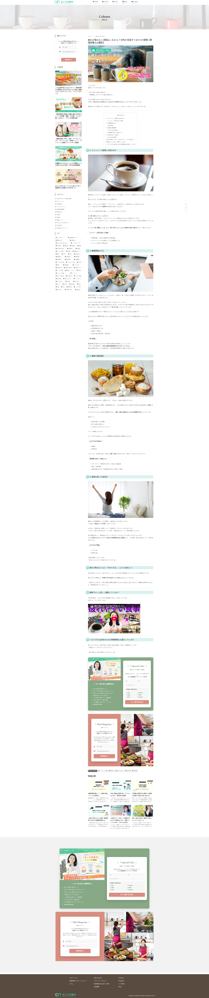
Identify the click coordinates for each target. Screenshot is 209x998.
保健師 (128, 694)
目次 (118, 115)
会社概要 (96, 986)
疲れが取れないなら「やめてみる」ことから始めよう (120, 139)
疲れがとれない (120, 770)
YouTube (121, 978)
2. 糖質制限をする (111, 123)
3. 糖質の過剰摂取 (111, 127)
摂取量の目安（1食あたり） (115, 132)
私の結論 (110, 125)
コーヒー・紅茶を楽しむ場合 (115, 120)
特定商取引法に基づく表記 (102, 983)
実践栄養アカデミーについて (77, 981)
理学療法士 (140, 697)
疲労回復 (129, 770)
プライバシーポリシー (100, 981)
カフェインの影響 (104, 770)
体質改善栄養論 (93, 770)
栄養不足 (112, 770)
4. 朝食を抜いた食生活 (113, 135)
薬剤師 (128, 697)
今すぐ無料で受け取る (137, 702)
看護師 (139, 694)
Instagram (121, 981)
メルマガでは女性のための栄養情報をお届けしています (121, 144)
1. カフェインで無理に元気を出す (115, 118)
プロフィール (73, 978)
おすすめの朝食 (112, 137)
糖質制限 (135, 770)
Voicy (120, 986)
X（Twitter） (122, 983)
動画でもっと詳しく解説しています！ (116, 142)
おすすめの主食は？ (113, 130)
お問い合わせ (98, 978)
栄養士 (128, 692)
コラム (71, 983)
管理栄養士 (140, 692)
